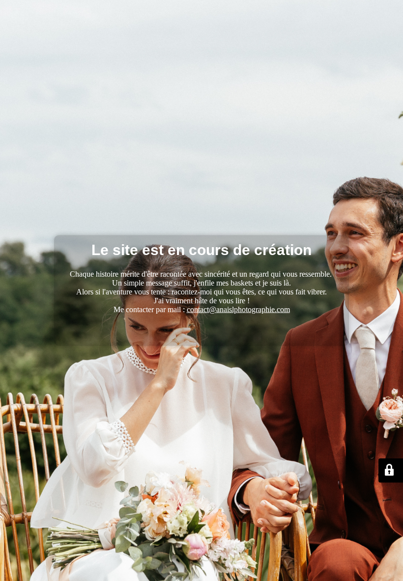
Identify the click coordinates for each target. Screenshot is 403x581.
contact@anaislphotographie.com (238, 309)
